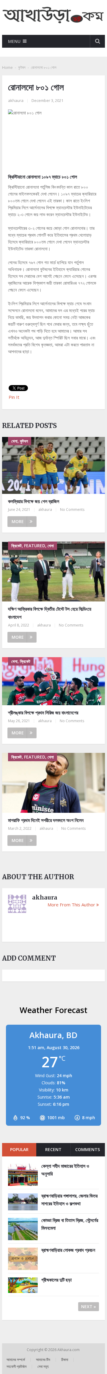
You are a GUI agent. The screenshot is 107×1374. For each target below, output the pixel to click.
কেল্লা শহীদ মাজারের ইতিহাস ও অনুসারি (65, 1170)
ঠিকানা (64, 1359)
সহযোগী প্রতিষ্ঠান (16, 1366)
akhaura (15, 100)
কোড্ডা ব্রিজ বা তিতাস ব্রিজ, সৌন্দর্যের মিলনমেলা (69, 1224)
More (18, 521)
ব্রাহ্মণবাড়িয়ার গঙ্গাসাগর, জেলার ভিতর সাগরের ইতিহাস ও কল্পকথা (69, 1199)
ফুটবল (22, 67)
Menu (14, 41)
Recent (53, 1149)
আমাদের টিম (43, 1359)
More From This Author (71, 905)
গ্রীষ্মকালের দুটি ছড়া (56, 1280)
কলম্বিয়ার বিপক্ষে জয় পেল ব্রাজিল (33, 501)
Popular (19, 1149)
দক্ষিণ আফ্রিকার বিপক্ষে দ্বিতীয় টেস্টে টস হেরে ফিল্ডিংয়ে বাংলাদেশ (49, 613)
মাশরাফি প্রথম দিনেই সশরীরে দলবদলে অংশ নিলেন (46, 820)
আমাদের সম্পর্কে (16, 1359)
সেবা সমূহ (43, 1366)
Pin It (14, 397)
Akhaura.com (69, 1349)
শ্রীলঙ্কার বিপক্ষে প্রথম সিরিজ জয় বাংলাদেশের (43, 713)
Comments (87, 1149)
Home (7, 67)
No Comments (72, 509)
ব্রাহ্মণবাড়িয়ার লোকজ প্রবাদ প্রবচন (68, 1250)
